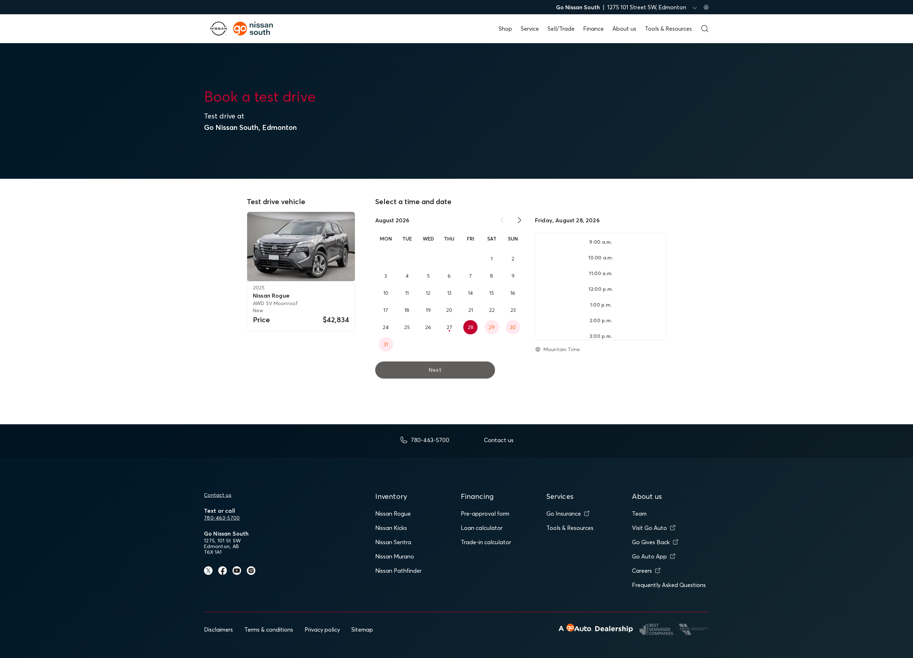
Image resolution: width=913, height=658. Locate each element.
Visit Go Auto (649, 527)
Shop (505, 28)
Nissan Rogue (393, 513)
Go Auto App (649, 556)
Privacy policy (322, 629)
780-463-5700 (222, 518)
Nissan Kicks (391, 527)
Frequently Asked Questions (669, 584)
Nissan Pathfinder (398, 570)
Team (639, 513)
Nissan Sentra (393, 542)
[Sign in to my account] (706, 7)
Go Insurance (563, 513)
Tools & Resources (668, 28)
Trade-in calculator (486, 542)
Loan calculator (482, 527)
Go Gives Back (651, 542)
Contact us (217, 495)
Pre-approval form (485, 513)
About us (624, 28)
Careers (642, 570)
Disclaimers (218, 629)
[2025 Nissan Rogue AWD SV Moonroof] (301, 246)
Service (530, 28)
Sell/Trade (561, 28)
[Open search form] (704, 28)
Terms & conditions (268, 629)
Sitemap (362, 629)
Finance (593, 28)
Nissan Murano (394, 556)
